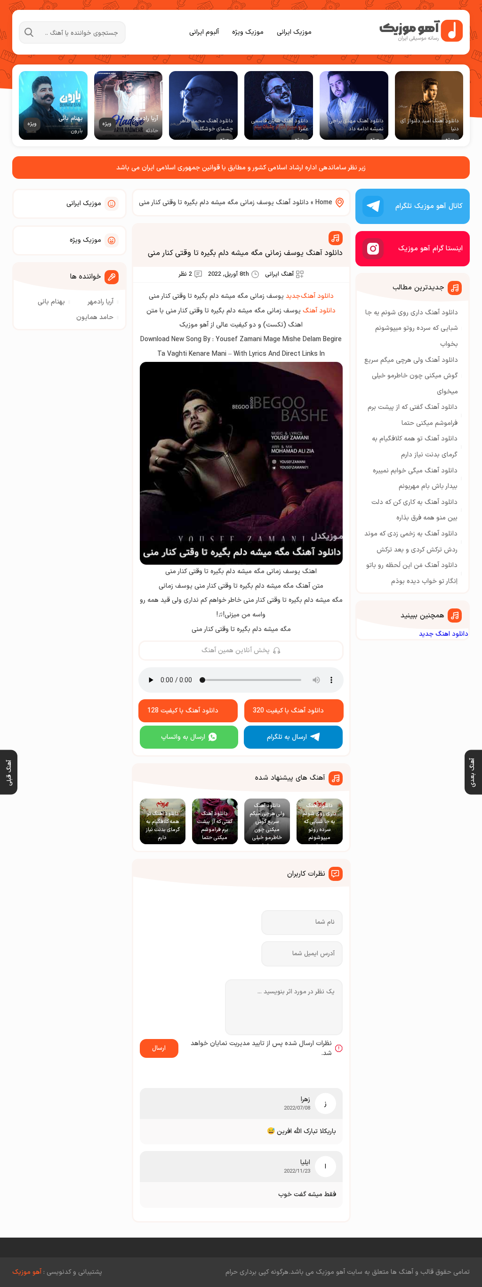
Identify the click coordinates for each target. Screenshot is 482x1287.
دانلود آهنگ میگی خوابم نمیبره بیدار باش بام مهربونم (415, 479)
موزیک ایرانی (294, 32)
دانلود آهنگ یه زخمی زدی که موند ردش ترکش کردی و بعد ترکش (411, 542)
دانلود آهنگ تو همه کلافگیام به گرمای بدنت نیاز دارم (415, 447)
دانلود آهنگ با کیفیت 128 (182, 711)
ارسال (159, 1048)
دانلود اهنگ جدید (443, 634)
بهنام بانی (51, 302)
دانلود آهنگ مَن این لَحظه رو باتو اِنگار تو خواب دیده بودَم (412, 573)
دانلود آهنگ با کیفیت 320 (288, 711)
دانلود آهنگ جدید (310, 296)
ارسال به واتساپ (183, 737)
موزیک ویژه (248, 32)
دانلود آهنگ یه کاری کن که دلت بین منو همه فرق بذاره (414, 510)
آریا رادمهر (100, 302)
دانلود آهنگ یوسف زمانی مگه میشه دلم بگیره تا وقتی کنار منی (245, 253)
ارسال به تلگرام (287, 737)
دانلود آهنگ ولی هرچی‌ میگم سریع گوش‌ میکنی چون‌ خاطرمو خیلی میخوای (411, 376)
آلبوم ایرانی (204, 32)
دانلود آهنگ (319, 311)
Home (323, 203)
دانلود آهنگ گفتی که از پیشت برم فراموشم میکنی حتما (413, 415)
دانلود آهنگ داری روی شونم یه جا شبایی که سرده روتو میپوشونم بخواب (411, 328)
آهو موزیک (26, 1272)
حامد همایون (94, 317)
